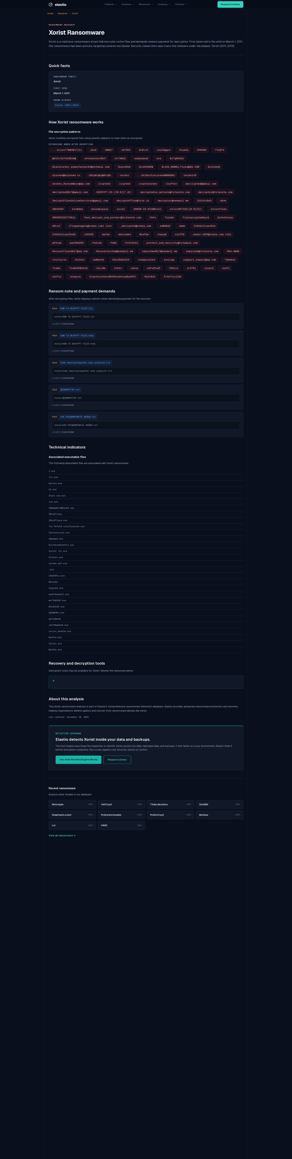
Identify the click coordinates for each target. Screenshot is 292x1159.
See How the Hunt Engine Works (78, 759)
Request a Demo (230, 4)
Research (62, 13)
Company (163, 4)
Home (50, 13)
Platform (109, 4)
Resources (144, 4)
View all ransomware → (62, 835)
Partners (179, 4)
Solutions (126, 4)
